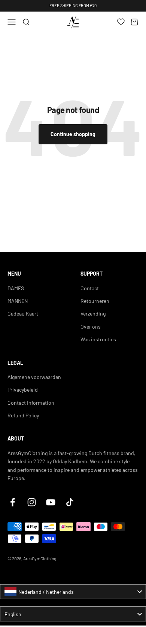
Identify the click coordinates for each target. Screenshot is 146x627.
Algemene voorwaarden (34, 377)
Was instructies (98, 339)
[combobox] (73, 591)
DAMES (15, 288)
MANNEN (17, 301)
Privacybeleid (22, 389)
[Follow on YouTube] (51, 502)
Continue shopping (73, 134)
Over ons (90, 326)
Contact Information (30, 402)
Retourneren (94, 301)
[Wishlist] (121, 21)
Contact (89, 288)
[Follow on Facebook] (12, 502)
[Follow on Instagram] (32, 502)
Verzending (93, 313)
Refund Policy (23, 415)
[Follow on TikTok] (70, 502)
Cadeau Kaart (22, 313)
